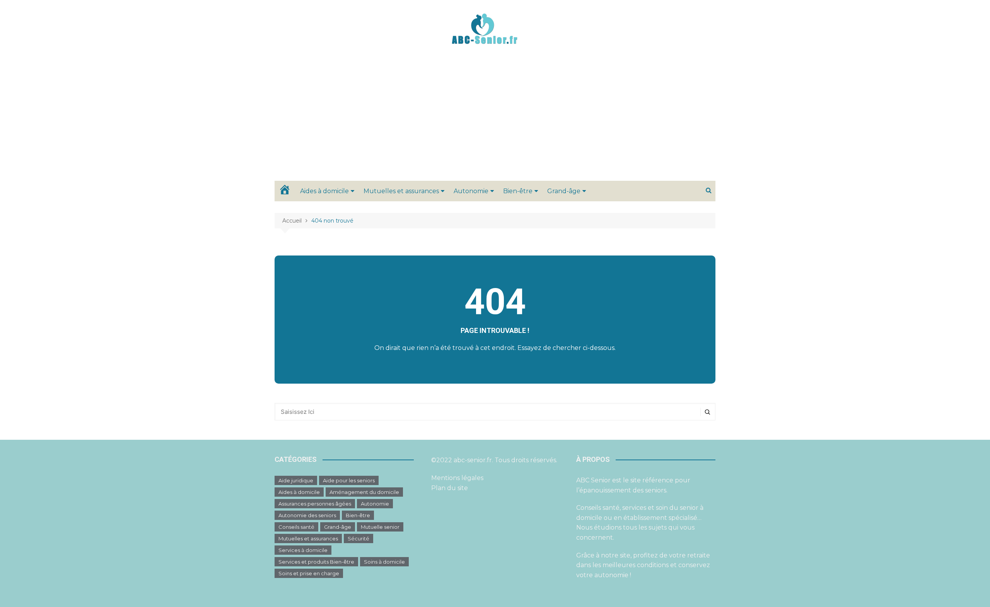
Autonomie (471, 191)
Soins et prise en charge (308, 573)
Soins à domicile (384, 562)
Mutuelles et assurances (401, 191)
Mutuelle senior (380, 527)
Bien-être (518, 191)
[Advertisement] (495, 123)
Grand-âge (563, 191)
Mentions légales (457, 478)
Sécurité (358, 538)
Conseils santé (296, 527)
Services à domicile (303, 550)
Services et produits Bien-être (316, 562)
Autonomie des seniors (307, 515)
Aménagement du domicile (364, 492)
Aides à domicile (324, 191)
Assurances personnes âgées (314, 504)
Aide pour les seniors (349, 480)
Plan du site (449, 488)
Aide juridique (295, 480)
